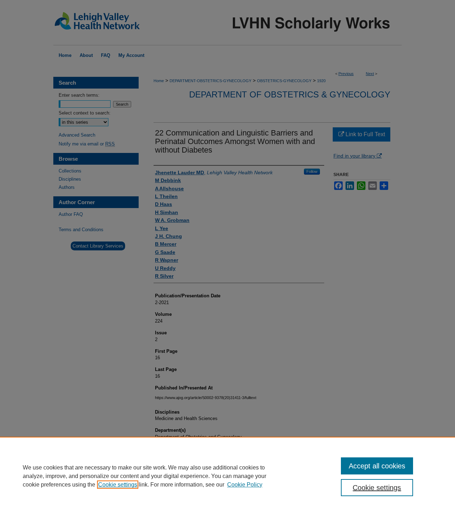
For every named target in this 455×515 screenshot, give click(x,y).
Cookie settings (117, 485)
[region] (227, 476)
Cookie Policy (244, 485)
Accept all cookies (377, 466)
